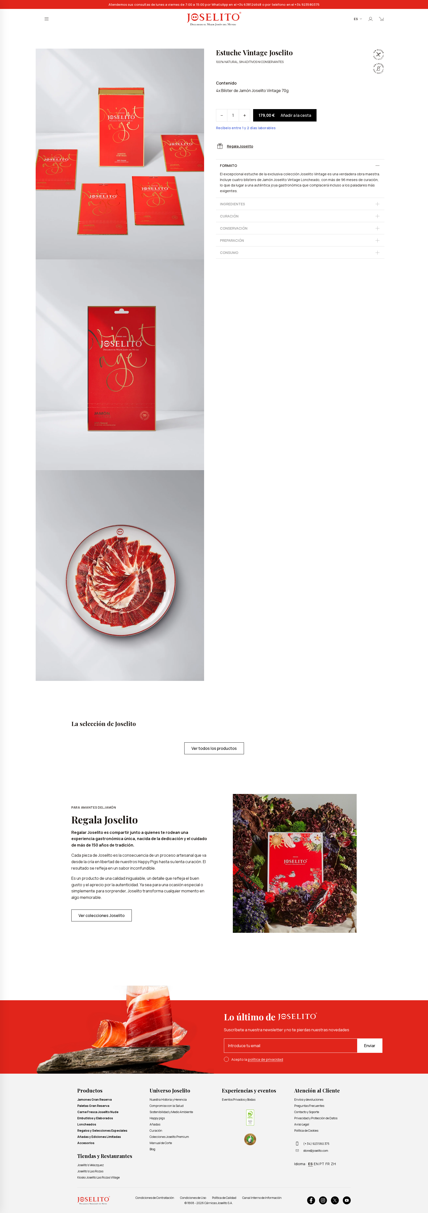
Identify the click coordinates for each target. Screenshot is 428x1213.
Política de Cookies (306, 1130)
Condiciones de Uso (193, 1198)
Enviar (369, 1045)
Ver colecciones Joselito (102, 915)
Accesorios (85, 1143)
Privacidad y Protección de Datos (315, 1118)
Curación (156, 1130)
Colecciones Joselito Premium (169, 1137)
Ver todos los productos (214, 748)
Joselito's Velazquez (90, 1165)
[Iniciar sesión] (370, 19)
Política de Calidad (224, 1198)
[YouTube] (347, 1200)
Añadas (155, 1124)
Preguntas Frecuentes (309, 1106)
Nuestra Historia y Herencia (168, 1099)
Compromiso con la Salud (167, 1106)
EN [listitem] (316, 1163)
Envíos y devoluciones (308, 1099)
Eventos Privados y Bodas (238, 1099)
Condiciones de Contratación (154, 1198)
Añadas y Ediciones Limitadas (99, 1137)
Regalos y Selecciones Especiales (102, 1130)
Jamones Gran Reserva (94, 1099)
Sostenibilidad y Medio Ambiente (171, 1112)
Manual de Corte (161, 1143)
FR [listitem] (327, 1163)
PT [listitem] (322, 1163)
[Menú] (47, 19)
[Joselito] (214, 19)
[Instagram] (323, 1200)
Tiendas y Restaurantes (104, 1155)
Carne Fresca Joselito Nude (97, 1112)
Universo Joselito (170, 1090)
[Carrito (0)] (381, 19)
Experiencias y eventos (249, 1090)
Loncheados (86, 1124)
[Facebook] (311, 1200)
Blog (152, 1149)
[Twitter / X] (335, 1200)
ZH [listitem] (333, 1163)
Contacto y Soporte (306, 1112)
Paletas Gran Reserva (93, 1106)
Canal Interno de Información (262, 1198)
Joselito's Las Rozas (90, 1171)
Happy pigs (157, 1118)
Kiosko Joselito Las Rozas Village (98, 1177)
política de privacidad (265, 1059)
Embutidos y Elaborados (95, 1118)
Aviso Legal (301, 1124)
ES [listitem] (310, 1163)
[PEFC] (250, 1117)
